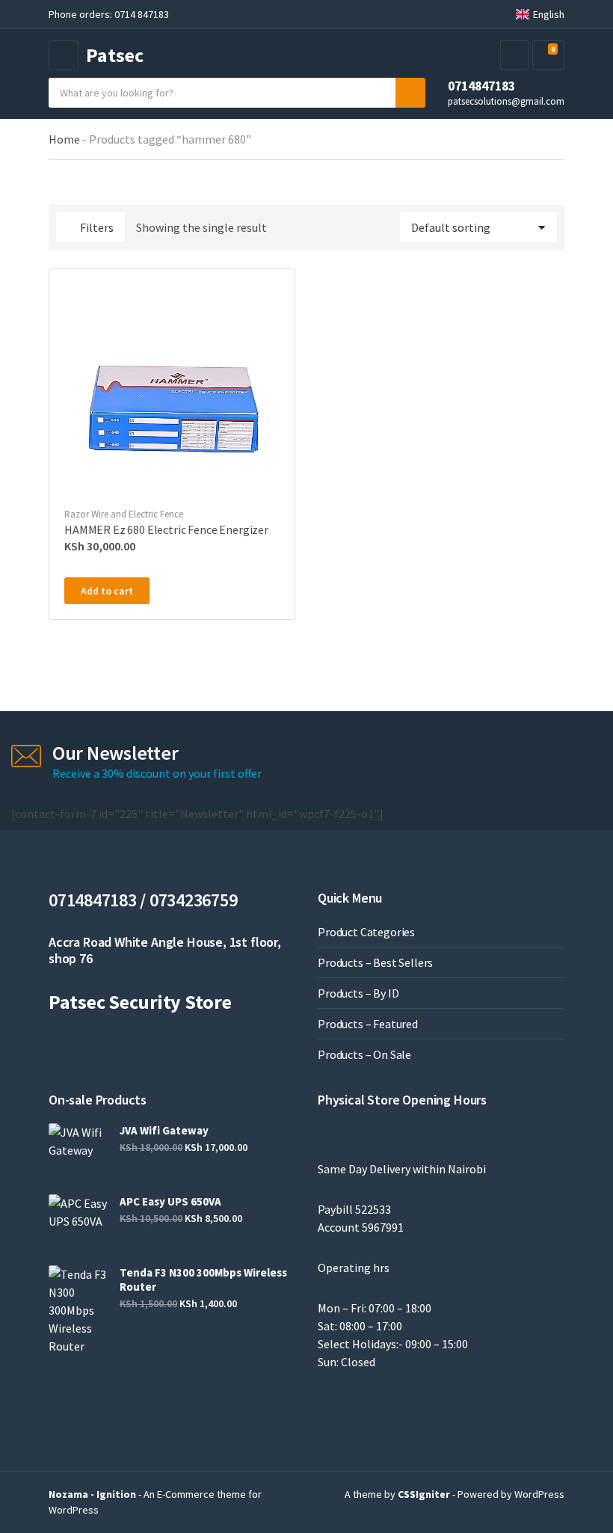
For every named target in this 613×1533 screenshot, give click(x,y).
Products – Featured (368, 1023)
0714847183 (481, 86)
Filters (97, 227)
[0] (546, 55)
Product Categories (366, 931)
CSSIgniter (424, 1494)
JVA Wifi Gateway (164, 1130)
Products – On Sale (364, 1054)
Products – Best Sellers (375, 962)
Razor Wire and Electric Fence (123, 514)
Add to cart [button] (107, 590)
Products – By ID (358, 993)
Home (64, 139)
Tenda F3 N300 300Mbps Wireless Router (203, 1279)
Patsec (115, 55)
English (548, 14)
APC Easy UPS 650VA (170, 1201)
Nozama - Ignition (92, 1494)
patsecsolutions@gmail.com (506, 101)
